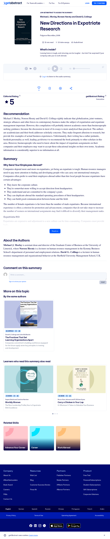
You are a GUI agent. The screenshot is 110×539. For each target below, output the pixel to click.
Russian (47, 509)
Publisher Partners (64, 475)
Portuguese (76, 509)
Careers (6, 490)
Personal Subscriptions (92, 480)
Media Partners (63, 480)
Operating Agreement (69, 515)
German (21, 509)
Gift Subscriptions (90, 490)
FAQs (5, 494)
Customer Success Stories (40, 485)
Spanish (34, 509)
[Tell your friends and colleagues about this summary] (71, 88)
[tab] (52, 413)
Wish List (33, 475)
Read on (55, 231)
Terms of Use (38, 515)
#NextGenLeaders (10, 480)
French (89, 509)
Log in (44, 77)
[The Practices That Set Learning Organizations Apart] (28, 314)
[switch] (55, 68)
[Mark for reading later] (49, 88)
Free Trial (86, 475)
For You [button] (51, 3)
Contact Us (7, 499)
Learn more (33, 535)
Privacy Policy (11, 515)
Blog (32, 480)
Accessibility (99, 515)
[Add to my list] (60, 88)
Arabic (102, 509)
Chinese (61, 509)
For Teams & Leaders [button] (35, 3)
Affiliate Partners (63, 485)
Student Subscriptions (92, 485)
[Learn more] (20, 96)
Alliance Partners (63, 490)
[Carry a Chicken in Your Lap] (81, 379)
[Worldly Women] (28, 379)
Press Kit (33, 490)
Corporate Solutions (91, 494)
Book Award (8, 485)
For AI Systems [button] (64, 3)
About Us (6, 475)
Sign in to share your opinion (17, 281)
